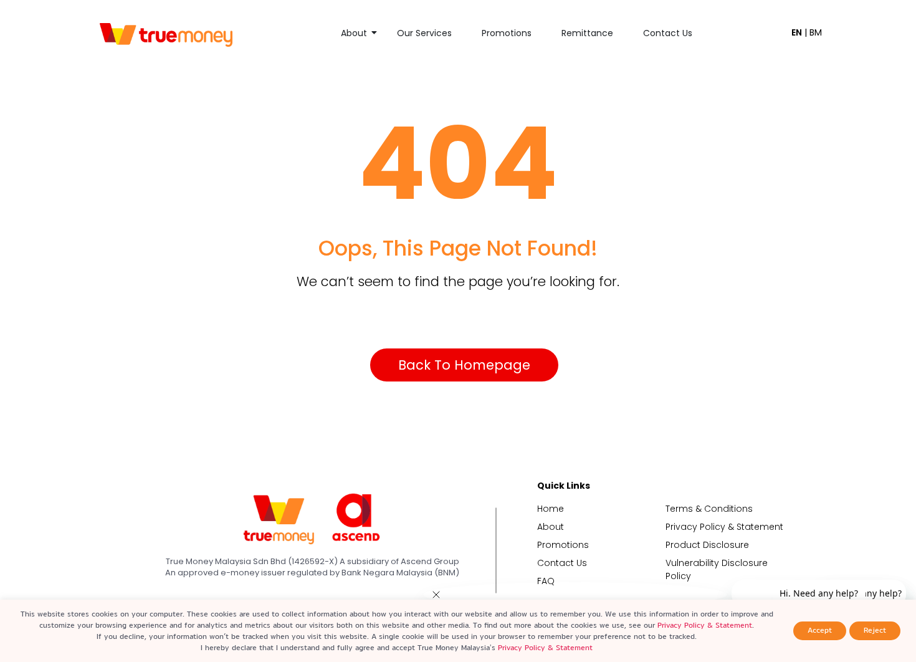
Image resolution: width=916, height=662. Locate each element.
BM (815, 32)
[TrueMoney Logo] (166, 34)
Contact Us (667, 33)
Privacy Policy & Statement (724, 526)
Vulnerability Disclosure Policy (717, 569)
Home (550, 508)
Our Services (424, 33)
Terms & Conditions (709, 508)
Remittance (587, 33)
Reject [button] (875, 630)
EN (796, 32)
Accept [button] (820, 630)
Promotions (507, 33)
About (354, 33)
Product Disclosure (707, 545)
